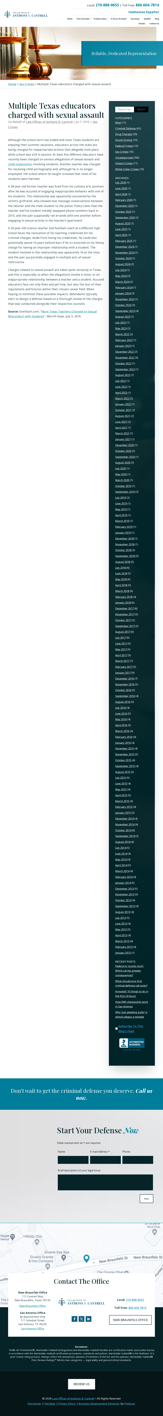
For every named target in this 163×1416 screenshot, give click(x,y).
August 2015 (122, 772)
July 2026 (120, 182)
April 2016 (121, 725)
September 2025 (125, 217)
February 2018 (123, 597)
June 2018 (121, 573)
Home (69, 19)
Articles (141, 24)
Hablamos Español (143, 12)
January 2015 (123, 812)
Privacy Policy (67, 1403)
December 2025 (124, 206)
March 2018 (122, 591)
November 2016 (124, 684)
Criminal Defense (125, 128)
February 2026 (123, 200)
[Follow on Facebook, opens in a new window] (74, 1319)
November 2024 (124, 252)
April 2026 (121, 194)
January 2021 (123, 439)
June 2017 (121, 643)
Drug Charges (123, 134)
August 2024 (122, 264)
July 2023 (120, 322)
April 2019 (121, 515)
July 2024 (120, 270)
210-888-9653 (107, 4)
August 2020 (122, 462)
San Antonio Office (32, 1328)
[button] (160, 1393)
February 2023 (123, 340)
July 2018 (120, 567)
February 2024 (123, 287)
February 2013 (123, 947)
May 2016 (121, 719)
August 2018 (122, 562)
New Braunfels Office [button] (130, 1320)
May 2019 (121, 509)
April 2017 (121, 655)
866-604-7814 (147, 4)
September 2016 (125, 696)
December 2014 (124, 818)
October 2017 (123, 620)
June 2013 (121, 923)
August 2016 (122, 702)
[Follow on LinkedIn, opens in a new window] (88, 1319)
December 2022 (124, 351)
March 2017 (122, 661)
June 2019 (121, 503)
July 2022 (120, 381)
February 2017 (123, 667)
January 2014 (123, 883)
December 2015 (124, 748)
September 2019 (125, 492)
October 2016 (123, 690)
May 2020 (121, 474)
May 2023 (121, 328)
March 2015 (122, 801)
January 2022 (123, 404)
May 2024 (121, 276)
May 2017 (121, 649)
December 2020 (124, 445)
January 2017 (123, 672)
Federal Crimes (124, 146)
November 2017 (124, 614)
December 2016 (124, 678)
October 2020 (123, 451)
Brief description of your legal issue (79, 1170)
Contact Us (154, 24)
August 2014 (122, 842)
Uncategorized (124, 157)
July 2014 (120, 848)
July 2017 (120, 637)
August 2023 (122, 316)
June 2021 (121, 422)
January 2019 (123, 532)
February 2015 (123, 807)
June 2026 (121, 188)
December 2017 (124, 608)
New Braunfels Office (32, 1306)
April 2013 (121, 935)
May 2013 (121, 929)
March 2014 (122, 871)
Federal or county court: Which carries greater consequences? (129, 970)
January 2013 (123, 953)
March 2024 (122, 282)
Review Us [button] (82, 1384)
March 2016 (122, 731)
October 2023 (123, 305)
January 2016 (123, 743)
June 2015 (121, 783)
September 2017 (125, 626)
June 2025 (121, 229)
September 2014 (125, 836)
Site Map (49, 1403)
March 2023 (122, 334)
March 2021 (122, 433)
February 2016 (123, 737)
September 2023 (125, 311)
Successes (135, 19)
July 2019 (120, 497)
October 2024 (123, 258)
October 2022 (123, 363)
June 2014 (121, 853)
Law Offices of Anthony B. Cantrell (49, 122)
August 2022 (122, 375)
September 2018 (125, 556)
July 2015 (120, 777)
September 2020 (125, 457)
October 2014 (123, 830)
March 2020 (122, 480)
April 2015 (121, 795)
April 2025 (121, 235)
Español (147, 19)
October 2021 (123, 410)
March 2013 (122, 941)
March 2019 (122, 521)
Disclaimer (34, 1403)
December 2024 (124, 247)
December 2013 (124, 888)
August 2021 (122, 416)
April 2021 (121, 427)
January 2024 (123, 293)
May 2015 (121, 789)
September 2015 (125, 766)
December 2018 (124, 538)
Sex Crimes (121, 152)
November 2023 (124, 299)
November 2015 (124, 754)
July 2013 (120, 918)
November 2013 (124, 894)
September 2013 (125, 906)
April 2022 (121, 392)
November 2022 (124, 357)
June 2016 (121, 713)
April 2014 (121, 865)
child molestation (20, 164)
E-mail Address (100, 1151)
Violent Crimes (124, 163)
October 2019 (123, 486)
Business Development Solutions (99, 1403)
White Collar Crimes (127, 169)
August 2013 (122, 912)
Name (61, 1151)
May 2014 (121, 859)
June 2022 (121, 387)
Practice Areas (100, 19)
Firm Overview (83, 19)
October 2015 (123, 760)
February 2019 (123, 527)
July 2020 (120, 468)
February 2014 (123, 877)
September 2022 (125, 369)
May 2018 (121, 579)
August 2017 (122, 632)
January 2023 (123, 346)
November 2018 (124, 544)
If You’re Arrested (118, 19)
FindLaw (129, 1403)
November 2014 (124, 824)
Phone (126, 1151)
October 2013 (123, 900)
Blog (157, 19)
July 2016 (120, 708)
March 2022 (122, 398)
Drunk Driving (123, 140)
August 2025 (122, 223)
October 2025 (123, 211)
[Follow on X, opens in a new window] (81, 1319)
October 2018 (123, 550)
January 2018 (123, 602)
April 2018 (121, 585)
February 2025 (123, 241)
